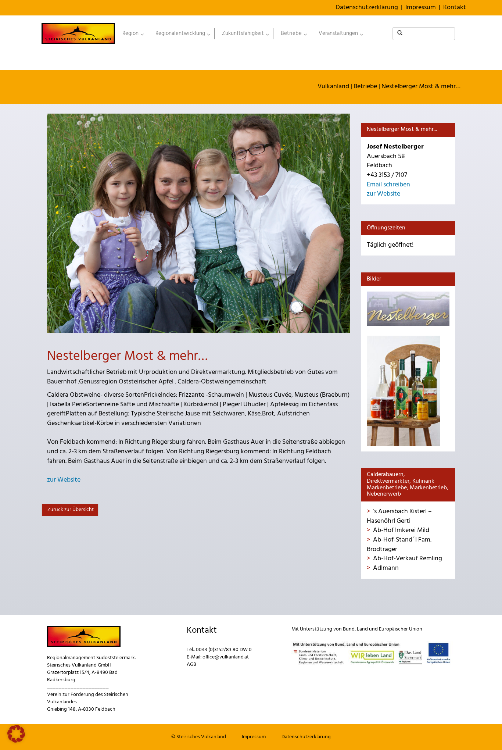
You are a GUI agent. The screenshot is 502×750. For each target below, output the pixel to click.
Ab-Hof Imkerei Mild (401, 530)
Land (362, 629)
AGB (191, 664)
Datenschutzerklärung (367, 7)
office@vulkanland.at (225, 657)
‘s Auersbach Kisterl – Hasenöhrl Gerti (399, 516)
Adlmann (386, 568)
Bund (349, 629)
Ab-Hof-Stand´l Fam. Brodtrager (399, 545)
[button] (16, 734)
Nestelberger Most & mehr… (420, 86)
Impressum (420, 7)
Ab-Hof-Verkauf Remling (407, 558)
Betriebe (365, 86)
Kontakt (454, 7)
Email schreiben (388, 184)
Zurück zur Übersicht (70, 510)
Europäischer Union (400, 629)
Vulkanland (333, 86)
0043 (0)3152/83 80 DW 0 (224, 650)
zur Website (63, 480)
